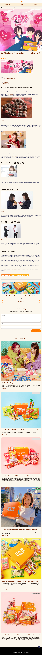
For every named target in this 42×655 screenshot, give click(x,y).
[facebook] (1, 58)
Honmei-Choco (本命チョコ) (7, 79)
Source (2, 120)
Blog (5, 7)
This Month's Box (6, 83)
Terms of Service (17, 650)
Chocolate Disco (14, 156)
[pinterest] (4, 58)
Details (22, 4)
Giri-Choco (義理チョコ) (7, 82)
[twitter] (6, 58)
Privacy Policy (25, 650)
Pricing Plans (7, 4)
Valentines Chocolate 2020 (21, 7)
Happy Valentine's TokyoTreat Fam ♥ (9, 78)
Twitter (20, 269)
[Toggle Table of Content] (2, 77)
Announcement (11, 7)
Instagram (15, 269)
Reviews (35, 4)
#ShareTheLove (10, 94)
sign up (11, 257)
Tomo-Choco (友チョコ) (7, 81)
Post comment (35, 330)
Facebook (11, 269)
